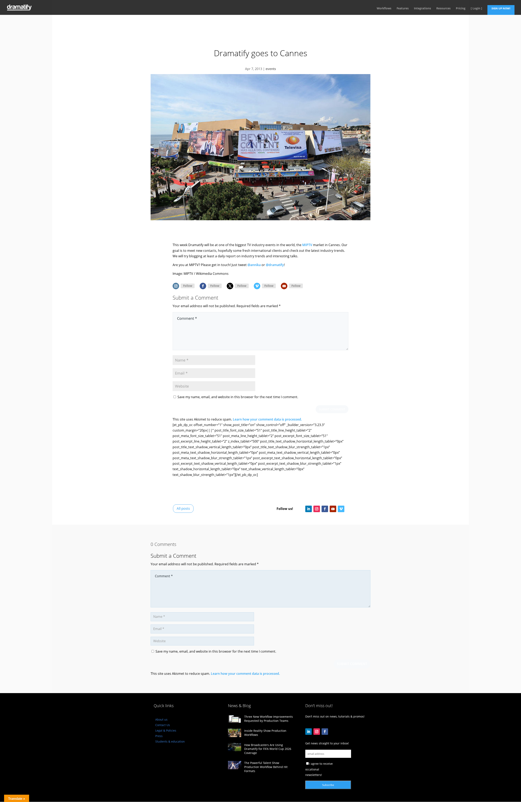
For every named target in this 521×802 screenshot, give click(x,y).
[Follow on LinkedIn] (308, 509)
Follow (187, 286)
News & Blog (239, 705)
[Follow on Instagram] (176, 286)
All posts (183, 508)
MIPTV (307, 245)
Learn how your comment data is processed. (267, 419)
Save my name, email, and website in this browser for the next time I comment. (237, 397)
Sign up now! (500, 8)
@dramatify (275, 265)
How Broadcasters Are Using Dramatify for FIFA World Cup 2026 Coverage (267, 749)
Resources (443, 8)
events (271, 69)
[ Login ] (476, 8)
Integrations (422, 8)
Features (403, 8)
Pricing (460, 8)
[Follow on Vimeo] (257, 286)
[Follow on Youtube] (284, 286)
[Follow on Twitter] (230, 286)
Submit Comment (332, 409)
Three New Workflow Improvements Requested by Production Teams (268, 719)
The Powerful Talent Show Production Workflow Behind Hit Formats (266, 767)
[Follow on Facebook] (203, 286)
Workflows (384, 8)
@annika (254, 265)
